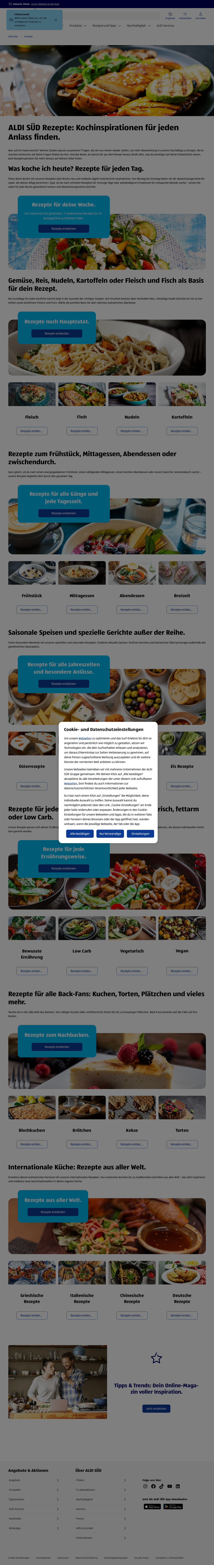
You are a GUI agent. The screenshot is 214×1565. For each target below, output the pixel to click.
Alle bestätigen (79, 834)
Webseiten (85, 738)
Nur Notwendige (110, 834)
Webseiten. (71, 783)
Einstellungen (141, 834)
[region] (108, 782)
